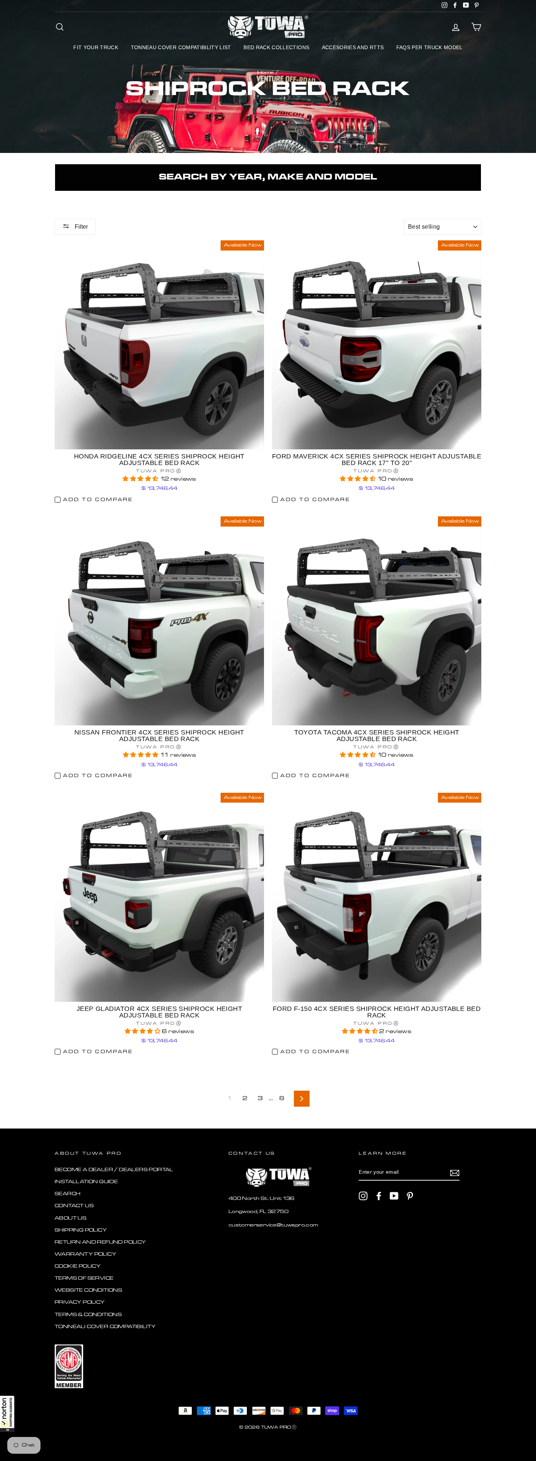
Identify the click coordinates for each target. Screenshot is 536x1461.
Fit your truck (95, 47)
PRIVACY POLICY (80, 1302)
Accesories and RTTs (353, 47)
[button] (7, 1413)
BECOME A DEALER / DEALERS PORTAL (114, 1170)
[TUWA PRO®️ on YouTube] (394, 1196)
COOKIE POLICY (78, 1266)
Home (265, 73)
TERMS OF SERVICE (84, 1278)
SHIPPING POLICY (81, 1230)
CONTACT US (74, 1206)
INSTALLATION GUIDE (86, 1182)
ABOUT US (70, 1218)
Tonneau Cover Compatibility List (181, 47)
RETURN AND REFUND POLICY (100, 1242)
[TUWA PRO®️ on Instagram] (363, 1196)
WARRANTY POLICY (85, 1254)
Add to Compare (98, 500)
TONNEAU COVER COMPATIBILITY (105, 1327)
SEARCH (67, 1194)
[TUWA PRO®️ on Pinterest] (409, 1196)
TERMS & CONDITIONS (88, 1315)
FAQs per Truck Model (429, 47)
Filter (80, 227)
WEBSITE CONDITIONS (88, 1290)
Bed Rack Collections (276, 47)
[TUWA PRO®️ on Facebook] (378, 1196)
